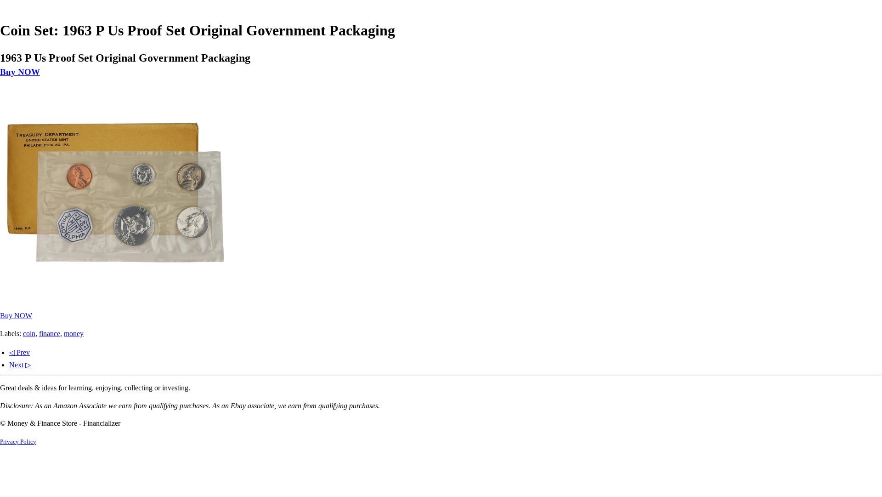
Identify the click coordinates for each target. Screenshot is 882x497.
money (74, 333)
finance (49, 333)
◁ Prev (19, 352)
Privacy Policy (18, 442)
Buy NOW (20, 72)
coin (29, 333)
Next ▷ (20, 365)
